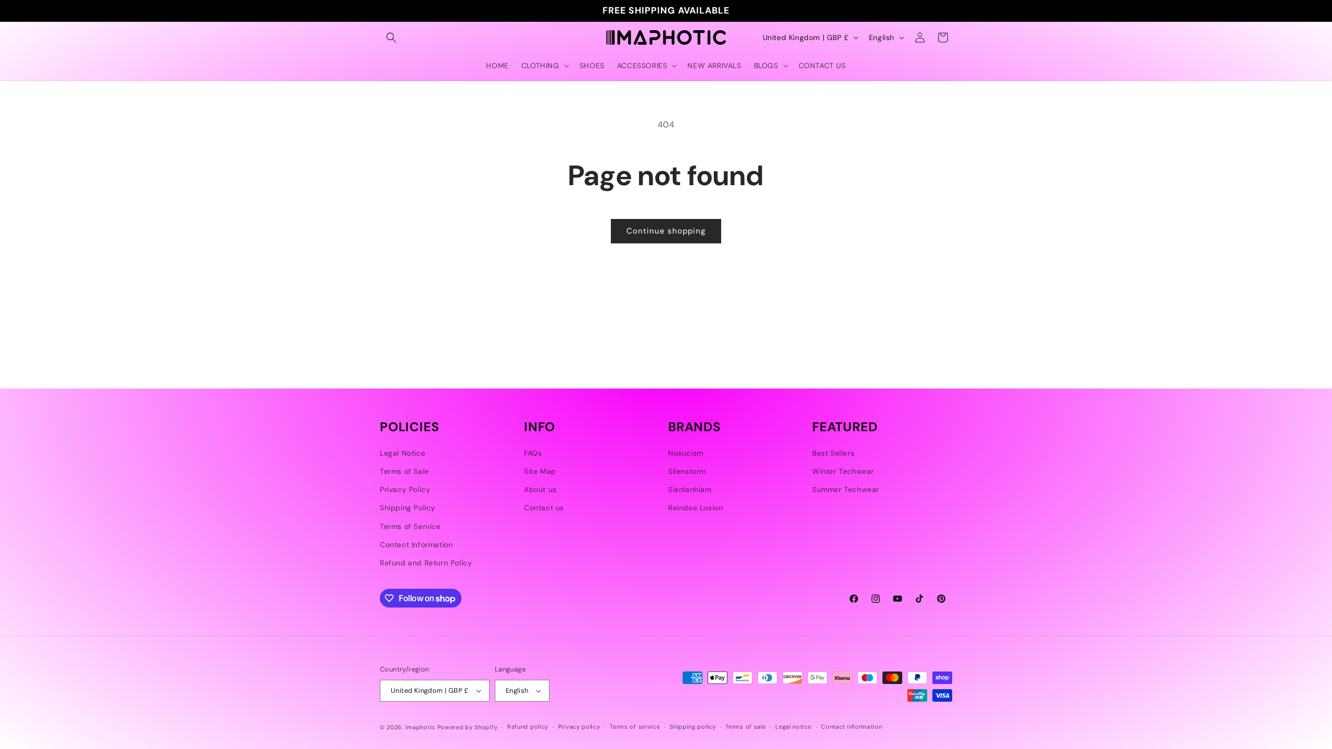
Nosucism (685, 453)
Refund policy (527, 726)
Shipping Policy (408, 507)
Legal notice (793, 726)
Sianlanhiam (690, 489)
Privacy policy (579, 726)
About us (540, 489)
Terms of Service (410, 526)
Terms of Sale (404, 471)
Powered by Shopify (468, 727)
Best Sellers (833, 453)
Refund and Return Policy (426, 562)
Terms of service (635, 726)
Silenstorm (687, 471)
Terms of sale (745, 726)
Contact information (851, 726)
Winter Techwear (843, 471)
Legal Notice (402, 453)
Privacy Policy (405, 489)
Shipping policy (693, 726)
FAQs (533, 453)
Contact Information (416, 544)
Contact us (544, 507)
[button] (391, 37)
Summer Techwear (845, 489)
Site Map (540, 471)
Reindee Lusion (695, 507)
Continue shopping (666, 231)
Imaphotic (420, 727)
